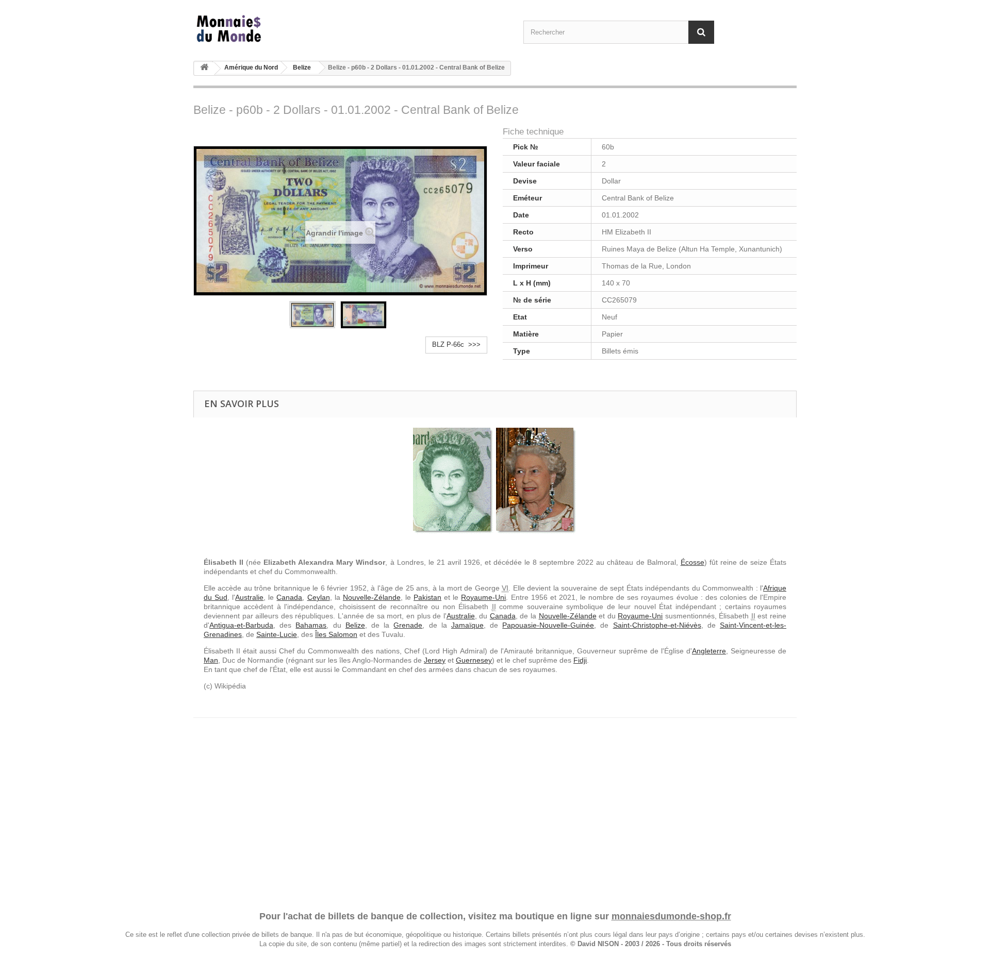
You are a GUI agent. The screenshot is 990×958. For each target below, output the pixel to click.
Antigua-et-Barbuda (241, 625)
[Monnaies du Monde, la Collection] (288, 29)
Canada (289, 597)
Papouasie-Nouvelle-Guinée (548, 625)
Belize (302, 67)
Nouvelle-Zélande (372, 597)
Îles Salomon (336, 634)
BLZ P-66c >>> (456, 344)
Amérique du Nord (251, 67)
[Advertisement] (495, 804)
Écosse (692, 562)
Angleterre (709, 651)
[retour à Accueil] (204, 68)
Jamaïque (467, 625)
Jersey (435, 660)
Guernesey (474, 660)
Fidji (580, 660)
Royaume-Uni (483, 597)
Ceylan (318, 597)
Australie (249, 597)
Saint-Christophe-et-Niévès (657, 625)
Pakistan (427, 597)
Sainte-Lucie (276, 634)
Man (211, 660)
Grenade (407, 625)
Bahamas (310, 625)
